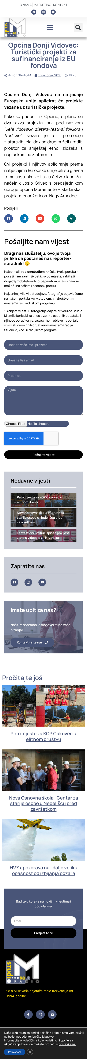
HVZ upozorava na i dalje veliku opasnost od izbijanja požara (43, 870)
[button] (50, 27)
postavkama (67, 1044)
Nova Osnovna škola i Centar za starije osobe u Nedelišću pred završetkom (43, 803)
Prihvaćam (14, 1052)
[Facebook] (33, 12)
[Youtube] (53, 12)
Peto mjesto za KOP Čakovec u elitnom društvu (43, 736)
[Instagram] (43, 12)
